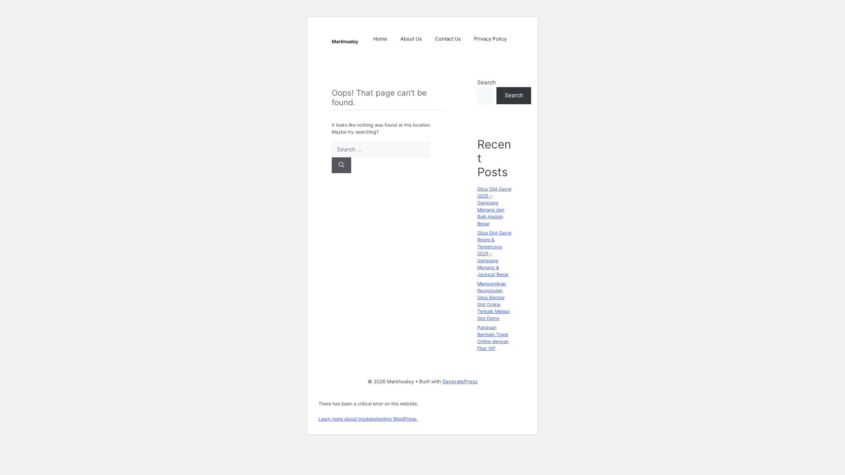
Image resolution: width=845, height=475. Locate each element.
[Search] (341, 165)
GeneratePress (460, 381)
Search (486, 82)
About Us (411, 39)
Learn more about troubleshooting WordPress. (368, 419)
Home (380, 39)
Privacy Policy (490, 39)
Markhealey (345, 41)
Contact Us (448, 39)
